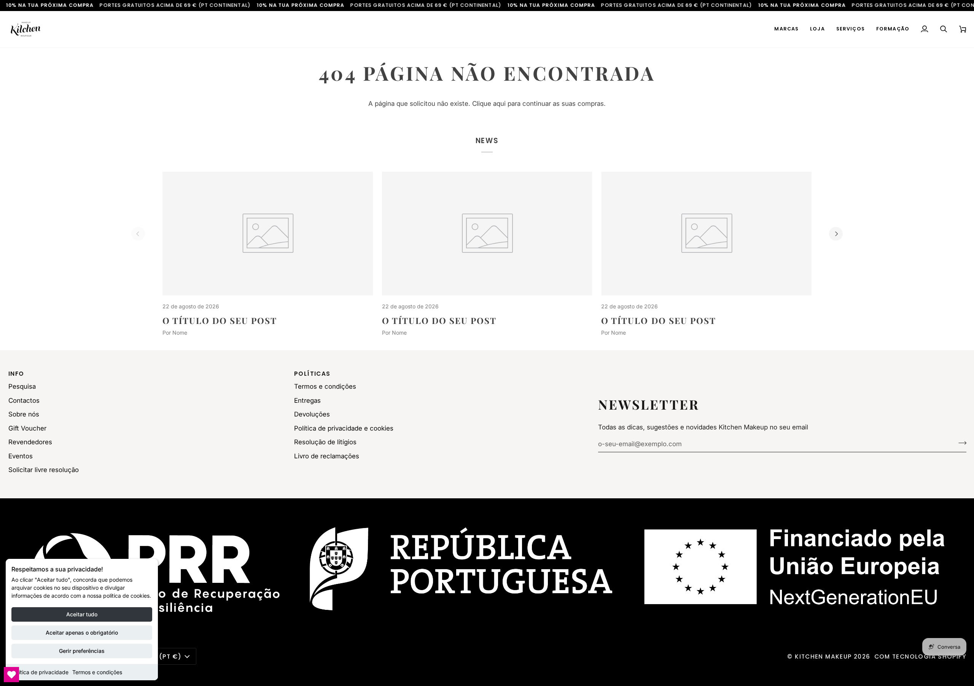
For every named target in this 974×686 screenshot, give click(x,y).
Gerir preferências (82, 651)
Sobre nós (23, 414)
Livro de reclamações (326, 456)
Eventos (20, 456)
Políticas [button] (312, 374)
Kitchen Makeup (823, 656)
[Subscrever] (960, 443)
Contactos (24, 400)
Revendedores (30, 442)
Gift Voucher (27, 428)
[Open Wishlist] (11, 674)
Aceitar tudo (81, 614)
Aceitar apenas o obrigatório (82, 632)
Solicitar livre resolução (43, 470)
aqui (499, 103)
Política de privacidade (39, 672)
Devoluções (312, 414)
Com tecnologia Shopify (920, 656)
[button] (786, 29)
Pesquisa (22, 386)
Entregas (307, 400)
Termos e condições (97, 672)
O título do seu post (219, 320)
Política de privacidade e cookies (343, 428)
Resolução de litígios (325, 442)
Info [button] (16, 374)
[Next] (836, 234)
